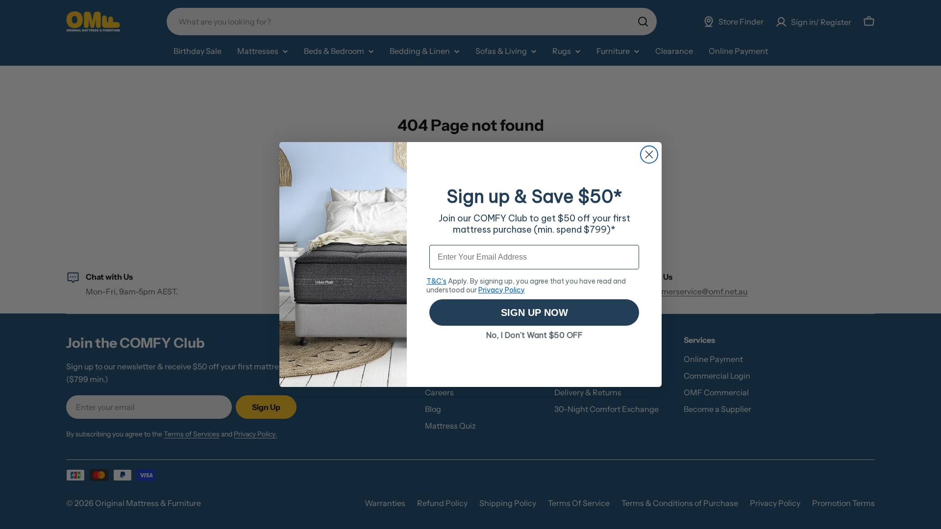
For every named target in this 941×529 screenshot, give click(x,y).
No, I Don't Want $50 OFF (534, 335)
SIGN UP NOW (534, 312)
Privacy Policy (501, 290)
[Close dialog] (649, 154)
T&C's (436, 281)
